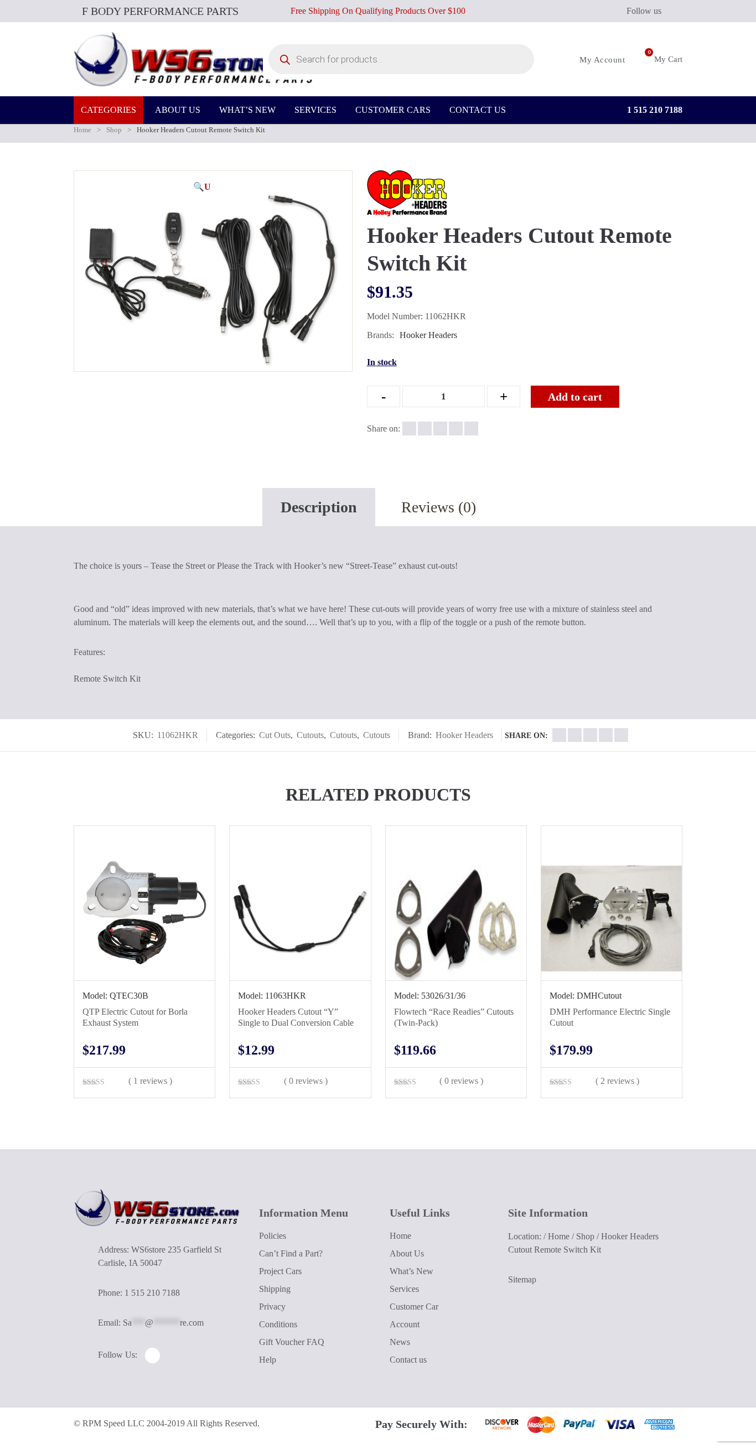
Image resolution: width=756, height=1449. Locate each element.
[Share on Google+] (440, 428)
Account (405, 1324)
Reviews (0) (438, 507)
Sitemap (522, 1279)
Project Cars (280, 1271)
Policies (272, 1235)
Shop (114, 130)
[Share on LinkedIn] (456, 428)
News (400, 1342)
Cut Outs (275, 735)
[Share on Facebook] (409, 428)
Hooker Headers (428, 335)
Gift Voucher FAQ (291, 1342)
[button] (202, 187)
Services (404, 1289)
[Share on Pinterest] (471, 428)
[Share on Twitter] (425, 428)
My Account (601, 59)
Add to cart (575, 397)
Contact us (408, 1359)
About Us (407, 1253)
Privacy (272, 1306)
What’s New (411, 1271)
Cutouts (310, 735)
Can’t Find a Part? (291, 1253)
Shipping (275, 1289)
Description (319, 507)
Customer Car (414, 1306)
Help (267, 1359)
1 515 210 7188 (653, 110)
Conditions (278, 1324)
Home (82, 130)
